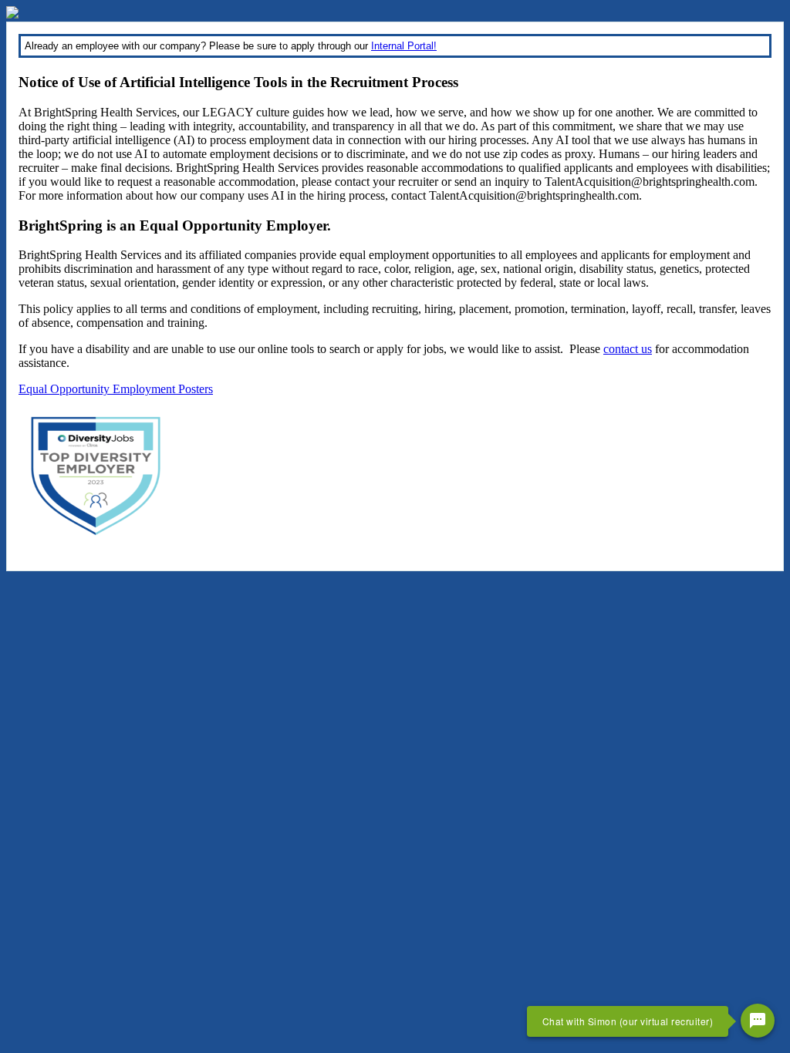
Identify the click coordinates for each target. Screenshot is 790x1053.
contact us (627, 348)
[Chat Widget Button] (758, 1021)
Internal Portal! (404, 46)
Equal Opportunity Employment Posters (116, 388)
